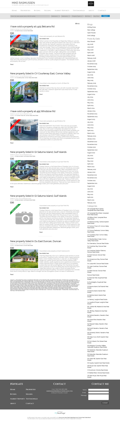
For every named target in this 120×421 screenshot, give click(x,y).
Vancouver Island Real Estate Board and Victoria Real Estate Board (75, 417)
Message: (84, 395)
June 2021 (90, 191)
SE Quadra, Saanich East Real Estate (21, 289)
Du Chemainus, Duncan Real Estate (52, 281)
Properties (31, 389)
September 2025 (92, 69)
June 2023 (90, 125)
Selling (29, 394)
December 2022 (92, 141)
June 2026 (90, 47)
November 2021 (92, 178)
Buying (13, 394)
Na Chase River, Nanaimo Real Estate (28, 286)
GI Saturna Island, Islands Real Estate (46, 284)
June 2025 (90, 77)
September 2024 (92, 91)
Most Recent (91, 41)
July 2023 (90, 122)
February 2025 (91, 83)
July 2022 (90, 155)
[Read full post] (24, 45)
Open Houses (91, 33)
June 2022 (90, 158)
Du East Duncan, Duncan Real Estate (24, 30)
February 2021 (91, 203)
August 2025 (91, 72)
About (13, 403)
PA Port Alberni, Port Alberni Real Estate (49, 287)
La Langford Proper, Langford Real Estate (24, 285)
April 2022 (90, 164)
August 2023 (91, 119)
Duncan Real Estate (48, 283)
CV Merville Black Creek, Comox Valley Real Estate (34, 281)
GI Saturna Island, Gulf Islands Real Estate (25, 156)
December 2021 (92, 175)
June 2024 (90, 100)
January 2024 (91, 111)
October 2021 (91, 180)
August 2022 (91, 153)
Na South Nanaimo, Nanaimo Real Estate (62, 286)
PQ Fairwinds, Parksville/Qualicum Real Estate (34, 288)
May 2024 (90, 102)
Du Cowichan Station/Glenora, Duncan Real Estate (96, 251)
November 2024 (92, 86)
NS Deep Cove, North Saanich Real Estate (32, 287)
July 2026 (90, 44)
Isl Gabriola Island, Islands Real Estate (62, 284)
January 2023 (91, 139)
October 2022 (91, 147)
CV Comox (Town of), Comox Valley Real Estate (26, 115)
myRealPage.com (60, 413)
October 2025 (91, 66)
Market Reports (62, 10)
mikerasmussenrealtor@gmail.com (59, 391)
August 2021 (91, 186)
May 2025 (90, 80)
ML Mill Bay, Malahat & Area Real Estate (60, 285)
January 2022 (91, 172)
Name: (85, 390)
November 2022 (92, 144)
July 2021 (90, 189)
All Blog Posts (91, 27)
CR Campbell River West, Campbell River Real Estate (50, 279)
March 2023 (90, 133)
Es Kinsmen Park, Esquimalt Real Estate (61, 283)
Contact (102, 10)
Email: (84, 392)
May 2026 (90, 50)
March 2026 (91, 55)
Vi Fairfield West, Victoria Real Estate (69, 289)
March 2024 (91, 108)
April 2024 (90, 105)
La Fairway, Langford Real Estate (97, 299)
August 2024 (91, 94)
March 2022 (90, 166)
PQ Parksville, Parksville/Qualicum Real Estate (54, 288)
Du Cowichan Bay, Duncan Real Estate (69, 281)
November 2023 (92, 114)
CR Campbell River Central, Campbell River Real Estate (27, 279)
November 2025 (92, 64)
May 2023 (90, 128)
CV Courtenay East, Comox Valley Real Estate (26, 77)
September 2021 (92, 183)
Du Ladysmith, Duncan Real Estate (71, 282)
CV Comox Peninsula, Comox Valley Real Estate (64, 280)
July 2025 (90, 75)
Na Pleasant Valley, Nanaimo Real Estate (44, 286)
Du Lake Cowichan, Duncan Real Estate (18, 283)
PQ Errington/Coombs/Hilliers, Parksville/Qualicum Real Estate (97, 346)
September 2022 (92, 150)
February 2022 (91, 169)
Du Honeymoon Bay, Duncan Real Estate (55, 282)
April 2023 (90, 130)
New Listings (91, 30)
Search (105, 16)
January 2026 (91, 61)
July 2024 (90, 97)
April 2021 (90, 197)
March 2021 (90, 200)
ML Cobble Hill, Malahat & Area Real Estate (43, 285)
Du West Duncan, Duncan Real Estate (35, 283)
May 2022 (90, 161)
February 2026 (91, 58)
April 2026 (90, 52)
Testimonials (79, 10)
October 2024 (91, 89)
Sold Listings (91, 35)
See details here (44, 38)
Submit (105, 403)
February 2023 (91, 136)
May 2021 (90, 194)
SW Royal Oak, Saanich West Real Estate (37, 289)
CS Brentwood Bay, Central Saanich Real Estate (23, 280)
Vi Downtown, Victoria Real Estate (54, 289)
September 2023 (92, 116)
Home (14, 10)
